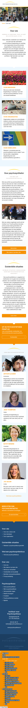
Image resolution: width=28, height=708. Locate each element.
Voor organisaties (8, 536)
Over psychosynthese (9, 587)
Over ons (6, 565)
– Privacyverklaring (9, 685)
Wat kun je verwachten (10, 569)
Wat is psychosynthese (10, 589)
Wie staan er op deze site (14, 252)
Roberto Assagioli (8, 593)
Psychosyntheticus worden (11, 598)
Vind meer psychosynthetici (14, 496)
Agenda (6, 600)
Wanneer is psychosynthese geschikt (14, 545)
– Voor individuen (9, 662)
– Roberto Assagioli (10, 696)
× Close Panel (4, 707)
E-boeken (6, 596)
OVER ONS (5, 674)
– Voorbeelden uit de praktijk (12, 681)
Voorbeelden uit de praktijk (11, 572)
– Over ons (7, 676)
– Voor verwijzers (9, 666)
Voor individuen (8, 534)
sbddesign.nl (16, 648)
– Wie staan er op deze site (12, 677)
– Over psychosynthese (11, 691)
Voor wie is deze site (9, 532)
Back (6, 672)
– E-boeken (7, 698)
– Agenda (7, 702)
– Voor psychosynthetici (11, 668)
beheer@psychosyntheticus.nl (14, 624)
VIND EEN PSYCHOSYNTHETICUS (10, 657)
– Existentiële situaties (10, 670)
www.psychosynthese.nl (14, 627)
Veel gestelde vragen (9, 591)
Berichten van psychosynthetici (12, 574)
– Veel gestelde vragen (10, 694)
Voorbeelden (13, 337)
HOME (3, 655)
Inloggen (5, 653)
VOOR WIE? (5, 659)
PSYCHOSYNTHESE (7, 689)
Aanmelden (14, 248)
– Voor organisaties (10, 664)
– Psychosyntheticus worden (12, 700)
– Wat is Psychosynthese (11, 693)
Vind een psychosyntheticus (11, 554)
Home (3, 23)
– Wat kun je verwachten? (11, 679)
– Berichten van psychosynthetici (13, 683)
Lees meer (14, 315)
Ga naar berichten (13, 514)
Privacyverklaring (8, 576)
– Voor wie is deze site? (11, 661)
